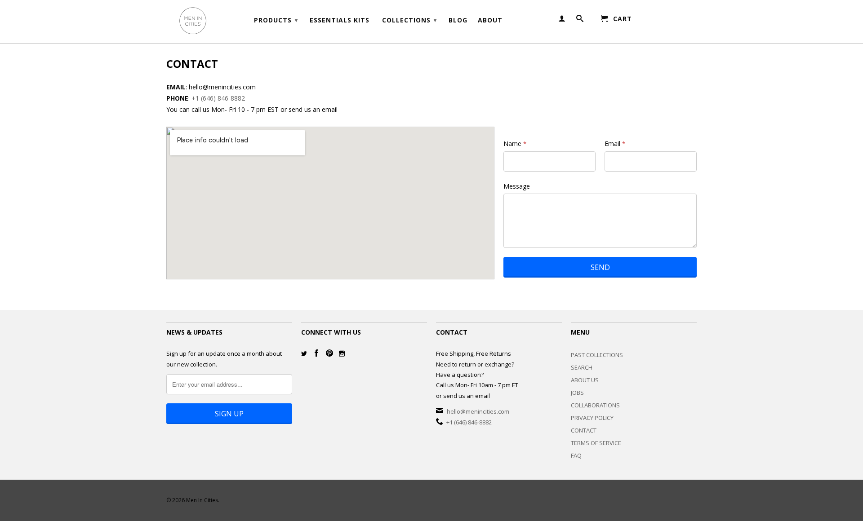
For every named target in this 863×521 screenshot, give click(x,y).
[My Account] (562, 20)
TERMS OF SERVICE (596, 443)
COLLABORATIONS (595, 405)
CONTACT (583, 430)
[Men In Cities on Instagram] (342, 354)
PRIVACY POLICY (592, 418)
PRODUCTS (276, 20)
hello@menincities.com (478, 411)
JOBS (577, 393)
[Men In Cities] (229, 21)
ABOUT (490, 20)
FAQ (576, 455)
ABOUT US (585, 380)
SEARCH (581, 367)
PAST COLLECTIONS (597, 355)
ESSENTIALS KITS (339, 20)
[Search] (580, 20)
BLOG (458, 20)
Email (615, 143)
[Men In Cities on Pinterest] (329, 353)
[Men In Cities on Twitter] (304, 354)
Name (514, 143)
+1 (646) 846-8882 (218, 98)
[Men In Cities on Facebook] (316, 353)
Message (516, 186)
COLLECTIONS (409, 20)
